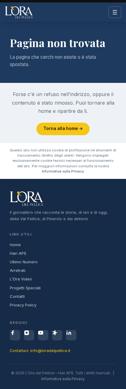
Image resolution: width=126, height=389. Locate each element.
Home (15, 244)
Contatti (17, 296)
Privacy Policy (23, 304)
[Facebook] (15, 335)
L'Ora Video (21, 278)
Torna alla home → (63, 128)
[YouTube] (43, 335)
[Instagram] (29, 335)
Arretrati (17, 270)
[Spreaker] (57, 335)
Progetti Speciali (25, 287)
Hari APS (18, 253)
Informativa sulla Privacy (62, 171)
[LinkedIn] (71, 335)
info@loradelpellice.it (50, 350)
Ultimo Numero (24, 261)
